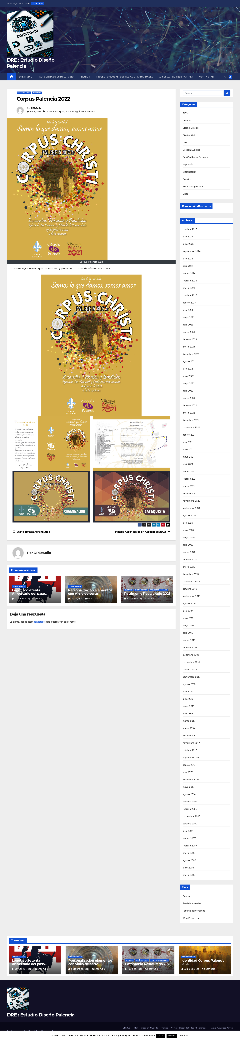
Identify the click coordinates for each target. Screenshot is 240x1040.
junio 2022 (188, 376)
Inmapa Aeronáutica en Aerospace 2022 (140, 531)
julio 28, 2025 (135, 969)
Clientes (128, 590)
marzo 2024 (189, 273)
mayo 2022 (189, 383)
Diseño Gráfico (24, 93)
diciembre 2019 (191, 574)
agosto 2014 (189, 794)
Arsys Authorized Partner (176, 77)
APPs (186, 113)
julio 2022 (188, 368)
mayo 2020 (189, 537)
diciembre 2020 (191, 493)
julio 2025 (188, 236)
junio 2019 (188, 618)
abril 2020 (188, 544)
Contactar (206, 77)
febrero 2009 (190, 809)
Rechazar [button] (171, 1036)
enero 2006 (189, 875)
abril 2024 (188, 266)
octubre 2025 (190, 229)
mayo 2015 (188, 787)
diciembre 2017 (191, 735)
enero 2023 (189, 346)
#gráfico (79, 111)
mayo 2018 (188, 706)
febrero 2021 (190, 478)
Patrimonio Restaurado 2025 (147, 594)
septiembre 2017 (191, 757)
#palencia (90, 111)
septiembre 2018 (191, 676)
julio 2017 (188, 772)
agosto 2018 (189, 684)
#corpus (59, 111)
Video (186, 193)
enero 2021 (189, 486)
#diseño (69, 111)
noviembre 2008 (191, 816)
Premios (85, 77)
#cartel (50, 111)
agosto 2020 (189, 515)
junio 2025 (188, 244)
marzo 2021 (189, 471)
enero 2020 (189, 566)
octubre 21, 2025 (23, 969)
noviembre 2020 (191, 500)
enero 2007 (189, 853)
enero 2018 (189, 728)
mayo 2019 (188, 625)
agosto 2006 (189, 860)
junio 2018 (188, 698)
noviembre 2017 (191, 743)
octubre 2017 (190, 750)
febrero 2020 (190, 559)
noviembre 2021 (191, 427)
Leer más (184, 1035)
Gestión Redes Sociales (195, 157)
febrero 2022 (190, 405)
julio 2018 (188, 691)
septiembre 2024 (192, 251)
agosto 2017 (189, 765)
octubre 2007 (190, 823)
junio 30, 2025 (192, 969)
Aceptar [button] (160, 1036)
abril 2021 (188, 464)
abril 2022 (188, 390)
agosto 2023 (189, 302)
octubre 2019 (190, 588)
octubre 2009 (190, 801)
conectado (39, 621)
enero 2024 (189, 288)
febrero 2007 (190, 845)
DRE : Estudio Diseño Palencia (41, 1015)
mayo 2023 (189, 317)
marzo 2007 (189, 838)
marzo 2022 (189, 398)
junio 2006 (188, 867)
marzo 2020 (189, 552)
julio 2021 (188, 442)
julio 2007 (188, 831)
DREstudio (25, 77)
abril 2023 (188, 324)
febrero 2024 (190, 280)
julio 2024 (188, 258)
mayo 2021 (188, 456)
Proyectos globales (158, 590)
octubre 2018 (190, 669)
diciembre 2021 (191, 420)
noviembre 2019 (191, 581)
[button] (225, 76)
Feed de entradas (192, 903)
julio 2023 (188, 310)
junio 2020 (188, 530)
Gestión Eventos (191, 149)
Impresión (37, 93)
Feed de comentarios (194, 910)
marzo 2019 (189, 640)
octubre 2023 (190, 295)
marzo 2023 (189, 332)
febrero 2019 (190, 647)
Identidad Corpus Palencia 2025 (202, 962)
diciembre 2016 (191, 779)
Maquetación (190, 171)
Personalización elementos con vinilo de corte (90, 592)
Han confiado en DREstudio (56, 77)
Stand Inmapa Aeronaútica (33, 531)
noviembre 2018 (191, 662)
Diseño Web (189, 135)
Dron (185, 142)
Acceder (187, 896)
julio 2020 (188, 522)
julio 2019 (188, 610)
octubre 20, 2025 (80, 969)
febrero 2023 (190, 339)
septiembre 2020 (192, 508)
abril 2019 (188, 632)
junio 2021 (188, 449)
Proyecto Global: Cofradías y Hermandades (124, 77)
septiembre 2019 (191, 596)
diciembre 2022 (191, 354)
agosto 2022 (189, 361)
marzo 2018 (189, 720)
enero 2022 (189, 412)
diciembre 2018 (191, 654)
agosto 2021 (189, 434)
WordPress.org (191, 918)
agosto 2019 (189, 603)
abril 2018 (188, 713)
